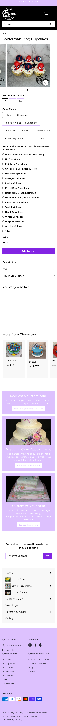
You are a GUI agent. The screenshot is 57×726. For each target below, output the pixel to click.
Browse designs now (28, 525)
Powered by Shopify (12, 719)
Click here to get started (28, 465)
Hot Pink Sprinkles (16, 173)
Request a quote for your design (28, 409)
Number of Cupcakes (14, 95)
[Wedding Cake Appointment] (28, 432)
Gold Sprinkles (13, 226)
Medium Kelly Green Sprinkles (22, 197)
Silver (8, 231)
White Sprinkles (14, 216)
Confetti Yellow (42, 130)
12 (13, 101)
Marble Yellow (37, 138)
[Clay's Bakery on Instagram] (30, 645)
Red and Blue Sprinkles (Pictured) (24, 154)
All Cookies (7, 667)
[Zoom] (45, 83)
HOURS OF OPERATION (28, 2)
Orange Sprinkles (15, 178)
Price (5, 237)
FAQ (30, 667)
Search (31, 671)
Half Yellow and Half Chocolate (21, 122)
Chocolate (22, 115)
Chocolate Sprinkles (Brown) (21, 168)
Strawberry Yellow (14, 138)
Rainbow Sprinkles (16, 164)
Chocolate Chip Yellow (16, 130)
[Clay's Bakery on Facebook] (35, 645)
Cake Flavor (9, 109)
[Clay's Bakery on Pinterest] (40, 645)
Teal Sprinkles (13, 207)
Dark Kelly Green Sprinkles (20, 192)
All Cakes (7, 659)
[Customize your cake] (28, 489)
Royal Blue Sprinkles (17, 188)
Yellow (8, 115)
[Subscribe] (47, 556)
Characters (28, 334)
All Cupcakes (8, 663)
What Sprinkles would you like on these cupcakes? (25, 148)
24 (20, 101)
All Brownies (8, 671)
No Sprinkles (12, 159)
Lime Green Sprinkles (17, 202)
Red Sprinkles (13, 183)
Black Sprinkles (14, 212)
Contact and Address (38, 659)
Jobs (4, 680)
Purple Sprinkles (14, 221)
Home (5, 33)
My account (8, 684)
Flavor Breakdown (37, 663)
